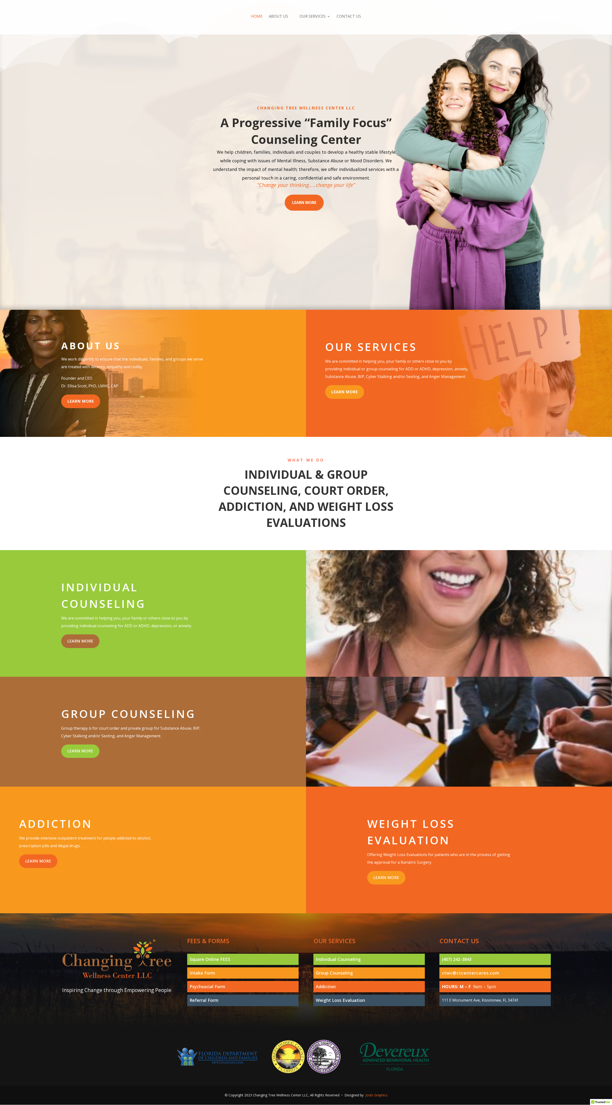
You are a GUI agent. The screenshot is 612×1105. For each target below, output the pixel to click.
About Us (278, 17)
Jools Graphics (377, 1095)
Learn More (304, 202)
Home (256, 17)
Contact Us (349, 17)
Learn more (80, 751)
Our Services (313, 17)
